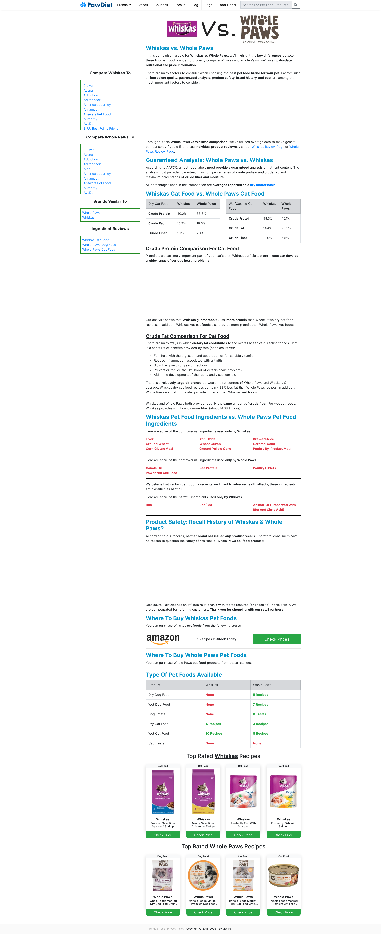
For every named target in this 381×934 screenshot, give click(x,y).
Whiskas (88, 217)
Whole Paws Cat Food (98, 249)
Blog (194, 5)
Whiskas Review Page (268, 147)
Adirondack (92, 100)
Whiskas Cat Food (95, 240)
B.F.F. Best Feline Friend (101, 128)
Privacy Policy (175, 928)
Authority (90, 119)
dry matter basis (262, 185)
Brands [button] (123, 5)
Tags (208, 5)
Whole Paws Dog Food (99, 245)
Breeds (143, 5)
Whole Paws (91, 213)
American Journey (97, 105)
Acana (88, 90)
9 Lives (89, 86)
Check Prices (276, 639)
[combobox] (266, 5)
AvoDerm (90, 124)
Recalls (179, 5)
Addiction (91, 95)
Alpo (87, 169)
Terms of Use (157, 928)
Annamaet (91, 109)
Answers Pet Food (97, 114)
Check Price (163, 835)
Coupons (161, 5)
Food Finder (227, 5)
